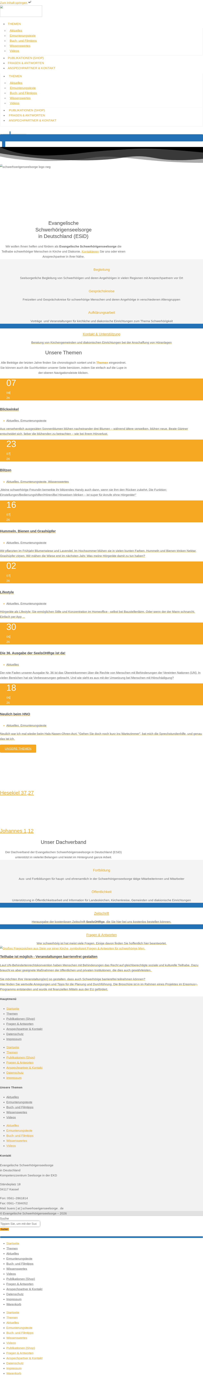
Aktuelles (16, 30)
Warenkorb (13, 1304)
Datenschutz (15, 1034)
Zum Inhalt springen (14, 2)
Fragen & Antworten (26, 63)
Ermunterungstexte (23, 35)
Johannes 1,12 (17, 831)
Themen (14, 24)
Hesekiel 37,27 (17, 793)
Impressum (14, 1039)
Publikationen (26, 58)
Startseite (12, 1008)
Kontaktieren (90, 251)
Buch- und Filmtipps (23, 40)
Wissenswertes (20, 45)
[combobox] (20, 1223)
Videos (14, 50)
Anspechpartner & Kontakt (31, 68)
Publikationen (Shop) (20, 1018)
